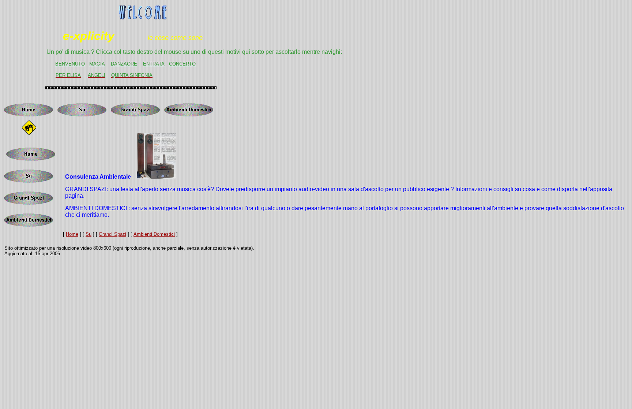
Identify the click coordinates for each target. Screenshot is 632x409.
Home (72, 234)
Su (88, 234)
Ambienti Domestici (154, 234)
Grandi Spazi (112, 234)
